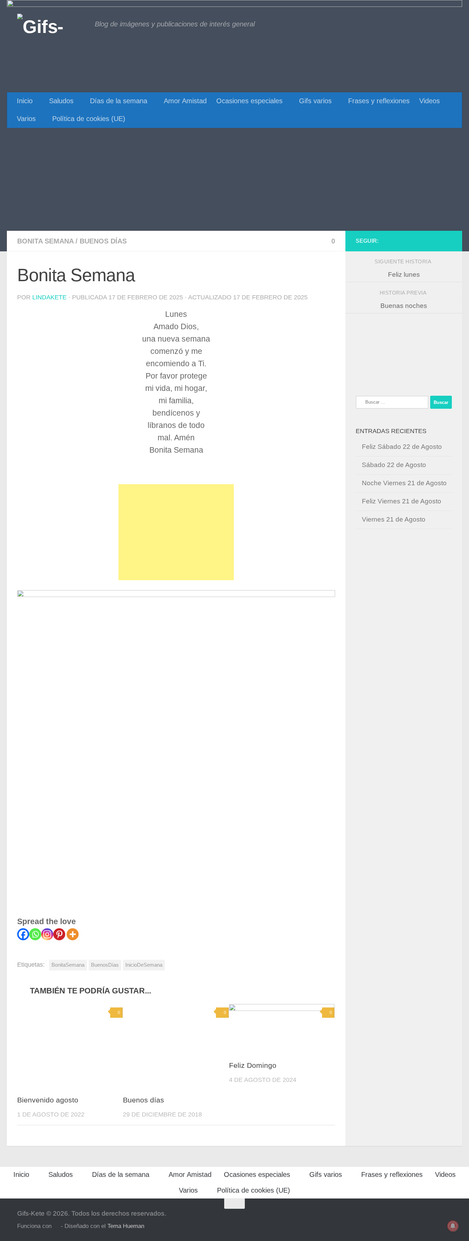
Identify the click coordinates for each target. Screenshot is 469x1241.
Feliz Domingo (252, 1065)
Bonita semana (45, 241)
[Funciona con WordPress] (56, 1226)
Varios (26, 118)
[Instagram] (47, 934)
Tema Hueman (125, 1226)
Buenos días (103, 241)
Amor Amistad (185, 101)
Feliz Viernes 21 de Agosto (401, 501)
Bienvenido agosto (47, 1100)
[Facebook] (23, 934)
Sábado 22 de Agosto (394, 464)
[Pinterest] (59, 934)
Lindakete (49, 297)
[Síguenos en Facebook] (448, 241)
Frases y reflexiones (379, 101)
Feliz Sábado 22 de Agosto (402, 446)
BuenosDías (105, 965)
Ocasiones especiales (249, 101)
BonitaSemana (68, 965)
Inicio (25, 101)
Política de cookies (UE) (88, 118)
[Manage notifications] (452, 1225)
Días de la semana (118, 101)
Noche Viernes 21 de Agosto (404, 483)
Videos (429, 101)
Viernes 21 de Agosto (393, 519)
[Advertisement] (234, 179)
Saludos (61, 101)
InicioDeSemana (143, 965)
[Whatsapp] (35, 934)
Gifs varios (315, 101)
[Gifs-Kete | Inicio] (52, 26)
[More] (72, 934)
